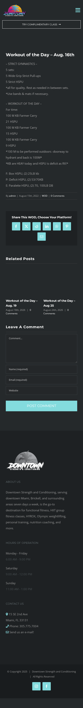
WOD (44, 195)
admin (12, 195)
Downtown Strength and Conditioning (54, 671)
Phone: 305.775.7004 (23, 626)
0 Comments (57, 195)
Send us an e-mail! (21, 632)
